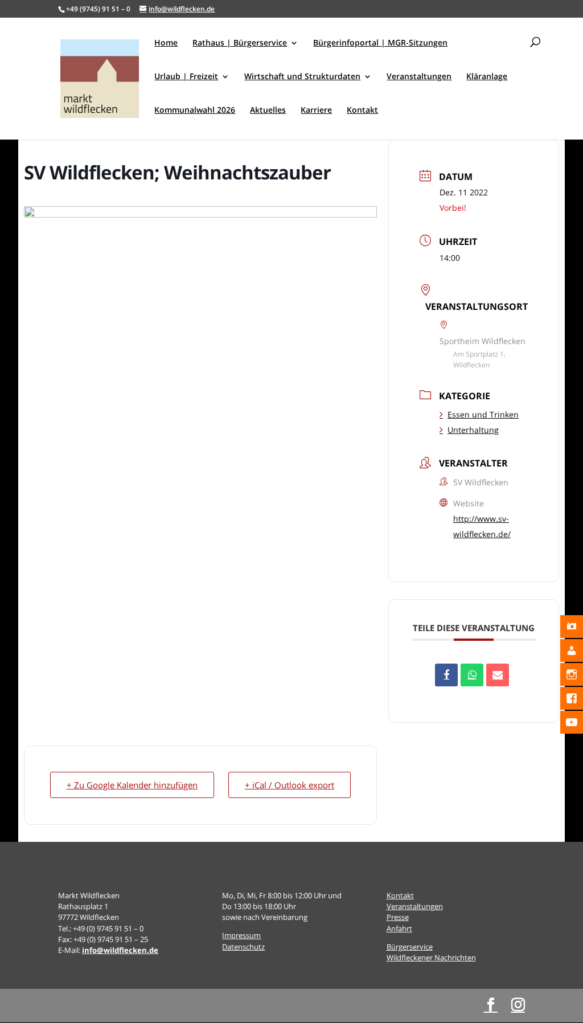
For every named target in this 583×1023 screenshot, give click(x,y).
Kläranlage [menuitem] (486, 76)
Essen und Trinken (483, 414)
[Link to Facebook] (491, 1005)
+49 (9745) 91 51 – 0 (98, 9)
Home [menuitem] (166, 43)
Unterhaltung (473, 429)
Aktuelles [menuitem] (268, 110)
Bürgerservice (410, 947)
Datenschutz (243, 947)
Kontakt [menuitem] (362, 110)
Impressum (241, 935)
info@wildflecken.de (120, 950)
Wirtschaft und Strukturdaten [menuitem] (302, 76)
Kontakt (400, 895)
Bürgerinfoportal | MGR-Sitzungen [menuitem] (380, 43)
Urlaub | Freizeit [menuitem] (186, 76)
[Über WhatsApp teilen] (472, 675)
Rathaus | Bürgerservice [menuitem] (239, 43)
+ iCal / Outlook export (289, 785)
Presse (398, 917)
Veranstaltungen (415, 906)
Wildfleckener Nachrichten (431, 957)
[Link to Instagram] (518, 1005)
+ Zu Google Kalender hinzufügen (132, 785)
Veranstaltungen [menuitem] (419, 76)
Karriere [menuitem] (316, 110)
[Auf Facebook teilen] (446, 675)
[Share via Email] (497, 675)
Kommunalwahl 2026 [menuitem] (194, 110)
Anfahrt (399, 928)
